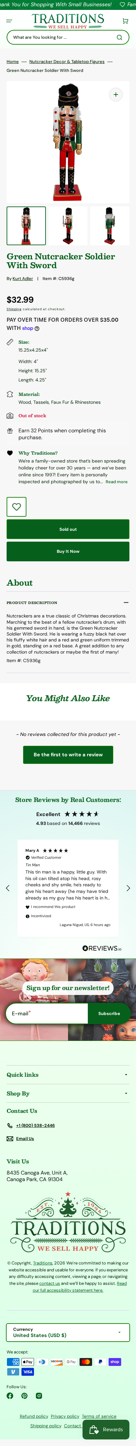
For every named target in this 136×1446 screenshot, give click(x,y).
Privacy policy (65, 1416)
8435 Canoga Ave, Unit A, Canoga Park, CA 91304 (37, 1176)
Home (13, 61)
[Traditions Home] (67, 21)
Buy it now (68, 551)
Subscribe (109, 1013)
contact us (49, 1283)
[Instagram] (39, 1396)
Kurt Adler (23, 278)
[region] (68, 888)
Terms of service (99, 1416)
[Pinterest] (24, 1396)
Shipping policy (45, 1426)
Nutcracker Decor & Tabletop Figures (67, 61)
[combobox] (68, 37)
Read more (117, 482)
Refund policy (34, 1416)
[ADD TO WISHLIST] (16, 507)
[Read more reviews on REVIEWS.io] (102, 948)
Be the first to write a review (68, 754)
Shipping (14, 309)
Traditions (42, 1263)
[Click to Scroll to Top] (124, 1408)
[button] (9, 21)
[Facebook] (10, 1396)
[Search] (120, 37)
